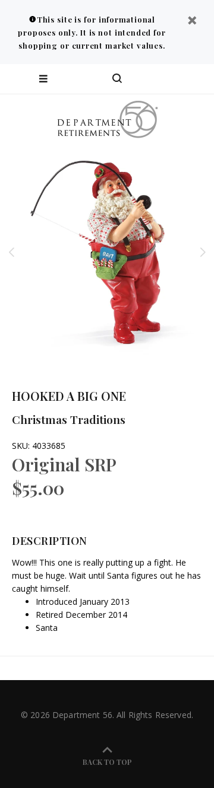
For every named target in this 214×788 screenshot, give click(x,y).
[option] (107, 252)
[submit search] (156, 78)
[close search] (194, 79)
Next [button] (202, 252)
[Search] (117, 78)
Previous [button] (11, 252)
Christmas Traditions (68, 419)
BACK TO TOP (107, 762)
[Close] (192, 21)
